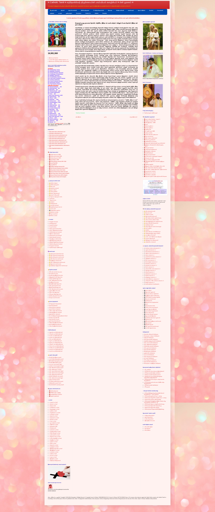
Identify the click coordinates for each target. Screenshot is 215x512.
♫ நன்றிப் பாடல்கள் (53, 410)
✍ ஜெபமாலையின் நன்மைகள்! (150, 216)
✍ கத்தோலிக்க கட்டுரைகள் (150, 242)
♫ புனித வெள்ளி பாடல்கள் (54, 434)
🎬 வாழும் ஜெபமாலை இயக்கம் (150, 309)
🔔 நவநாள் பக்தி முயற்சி (54, 195)
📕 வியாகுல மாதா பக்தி (149, 158)
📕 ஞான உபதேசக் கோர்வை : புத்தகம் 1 (152, 119)
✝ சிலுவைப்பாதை (52, 200)
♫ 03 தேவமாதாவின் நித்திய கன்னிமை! (152, 373)
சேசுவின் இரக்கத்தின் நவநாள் (55, 362)
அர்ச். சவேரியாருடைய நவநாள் (55, 369)
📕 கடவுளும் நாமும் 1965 (149, 131)
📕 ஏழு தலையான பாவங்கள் (150, 171)
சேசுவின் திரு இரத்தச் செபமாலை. (56, 275)
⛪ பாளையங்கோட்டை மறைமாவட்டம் (151, 279)
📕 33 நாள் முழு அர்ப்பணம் (149, 139)
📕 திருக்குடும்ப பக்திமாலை (150, 151)
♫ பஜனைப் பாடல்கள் (53, 441)
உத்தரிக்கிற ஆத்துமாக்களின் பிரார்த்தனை (152, 341)
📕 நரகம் (146, 124)
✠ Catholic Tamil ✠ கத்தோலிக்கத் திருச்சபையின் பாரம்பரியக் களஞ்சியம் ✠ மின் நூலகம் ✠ (90, 2)
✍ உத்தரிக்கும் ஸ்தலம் (148, 224)
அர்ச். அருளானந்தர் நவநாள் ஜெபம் (56, 371)
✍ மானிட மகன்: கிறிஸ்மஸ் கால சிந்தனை (153, 236)
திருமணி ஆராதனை (53, 305)
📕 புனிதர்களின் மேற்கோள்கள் (150, 149)
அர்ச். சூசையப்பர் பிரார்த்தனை (150, 348)
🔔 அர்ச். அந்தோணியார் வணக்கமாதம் (57, 262)
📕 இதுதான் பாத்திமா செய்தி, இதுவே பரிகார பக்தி (154, 166)
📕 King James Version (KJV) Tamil (57, 170)
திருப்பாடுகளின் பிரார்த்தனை (150, 349)
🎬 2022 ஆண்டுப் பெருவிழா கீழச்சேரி (152, 297)
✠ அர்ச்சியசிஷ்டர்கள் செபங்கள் (55, 232)
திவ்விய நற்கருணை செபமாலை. (55, 295)
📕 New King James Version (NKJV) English (59, 173)
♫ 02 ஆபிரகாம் (147, 428)
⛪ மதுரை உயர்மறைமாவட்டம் (150, 249)
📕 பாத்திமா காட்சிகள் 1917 (150, 120)
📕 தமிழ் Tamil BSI (53, 163)
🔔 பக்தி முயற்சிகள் (53, 191)
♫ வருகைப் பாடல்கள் (53, 402)
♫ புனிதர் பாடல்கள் (53, 453)
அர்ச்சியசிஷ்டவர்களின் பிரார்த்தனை (151, 346)
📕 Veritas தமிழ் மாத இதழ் (55, 392)
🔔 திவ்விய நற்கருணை (54, 184)
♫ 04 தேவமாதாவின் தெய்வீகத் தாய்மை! (152, 374)
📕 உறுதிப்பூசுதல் (147, 129)
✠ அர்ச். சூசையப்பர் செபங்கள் (55, 228)
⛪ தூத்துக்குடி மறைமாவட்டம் (150, 277)
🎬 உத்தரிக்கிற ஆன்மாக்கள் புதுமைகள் (152, 317)
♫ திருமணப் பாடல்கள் (53, 445)
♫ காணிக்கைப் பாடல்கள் (54, 407)
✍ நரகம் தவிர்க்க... (148, 228)
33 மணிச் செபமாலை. (53, 273)
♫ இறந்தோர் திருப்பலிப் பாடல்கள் (55, 448)
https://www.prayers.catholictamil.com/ (57, 140)
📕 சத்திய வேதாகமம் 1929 (55, 154)
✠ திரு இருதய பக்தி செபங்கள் (55, 238)
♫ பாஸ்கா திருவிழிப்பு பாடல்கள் (55, 438)
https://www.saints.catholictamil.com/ (57, 143)
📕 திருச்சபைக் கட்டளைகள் (150, 173)
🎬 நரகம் (146, 304)
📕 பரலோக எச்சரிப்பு (148, 132)
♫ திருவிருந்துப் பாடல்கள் (54, 409)
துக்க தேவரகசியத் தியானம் (54, 321)
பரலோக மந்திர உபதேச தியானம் (55, 310)
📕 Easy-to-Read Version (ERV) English (58, 175)
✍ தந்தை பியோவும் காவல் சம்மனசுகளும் (152, 226)
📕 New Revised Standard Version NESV (58, 168)
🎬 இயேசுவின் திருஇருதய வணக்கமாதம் (152, 321)
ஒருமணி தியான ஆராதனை (55, 309)
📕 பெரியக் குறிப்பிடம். (148, 127)
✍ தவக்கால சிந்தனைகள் (149, 238)
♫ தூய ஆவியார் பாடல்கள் (54, 422)
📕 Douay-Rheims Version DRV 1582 (57, 161)
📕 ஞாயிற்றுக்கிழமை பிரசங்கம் (55, 394)
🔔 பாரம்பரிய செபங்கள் (54, 205)
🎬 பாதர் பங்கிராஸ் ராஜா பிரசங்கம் (151, 310)
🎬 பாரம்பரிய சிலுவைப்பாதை (150, 328)
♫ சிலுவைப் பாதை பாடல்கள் (55, 436)
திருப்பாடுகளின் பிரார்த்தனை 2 (150, 361)
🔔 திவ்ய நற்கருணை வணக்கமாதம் (56, 257)
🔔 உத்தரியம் (51, 201)
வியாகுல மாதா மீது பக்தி (54, 317)
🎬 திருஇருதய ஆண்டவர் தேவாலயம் (151, 295)
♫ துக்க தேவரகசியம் (148, 417)
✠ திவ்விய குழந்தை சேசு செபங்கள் (56, 242)
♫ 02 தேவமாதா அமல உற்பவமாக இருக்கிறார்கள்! (154, 371)
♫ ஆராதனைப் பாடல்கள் (54, 417)
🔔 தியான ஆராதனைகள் (54, 193)
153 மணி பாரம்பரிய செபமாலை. (55, 272)
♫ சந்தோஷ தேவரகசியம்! (149, 415)
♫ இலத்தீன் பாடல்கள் (53, 458)
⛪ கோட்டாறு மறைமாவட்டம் (150, 260)
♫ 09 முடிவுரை (147, 386)
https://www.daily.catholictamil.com (57, 138)
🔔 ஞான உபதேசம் (53, 189)
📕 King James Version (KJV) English (57, 176)
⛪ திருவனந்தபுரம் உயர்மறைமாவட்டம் (151, 251)
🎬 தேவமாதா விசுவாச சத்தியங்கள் (151, 293)
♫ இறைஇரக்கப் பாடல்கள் (54, 450)
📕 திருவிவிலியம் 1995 (54, 159)
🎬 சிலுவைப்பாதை (148, 319)
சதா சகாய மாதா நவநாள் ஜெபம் (55, 364)
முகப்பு (105, 117)
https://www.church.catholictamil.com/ (57, 136)
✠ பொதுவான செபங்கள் (54, 245)
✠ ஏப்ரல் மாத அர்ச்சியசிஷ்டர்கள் (55, 337)
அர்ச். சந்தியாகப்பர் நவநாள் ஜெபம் (56, 378)
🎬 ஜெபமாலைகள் (148, 322)
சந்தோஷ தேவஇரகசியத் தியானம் (56, 322)
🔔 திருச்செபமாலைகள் (54, 188)
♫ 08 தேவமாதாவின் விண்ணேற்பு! (151, 385)
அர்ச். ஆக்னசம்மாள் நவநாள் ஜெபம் (56, 372)
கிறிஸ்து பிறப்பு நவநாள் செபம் (55, 383)
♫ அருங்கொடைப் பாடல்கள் (54, 412)
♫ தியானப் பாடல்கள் (53, 404)
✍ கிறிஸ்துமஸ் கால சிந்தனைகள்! (151, 240)
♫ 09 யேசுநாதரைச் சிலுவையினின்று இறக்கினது (154, 409)
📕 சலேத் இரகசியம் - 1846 (149, 122)
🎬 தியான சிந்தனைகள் (149, 312)
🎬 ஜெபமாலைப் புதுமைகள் (149, 292)
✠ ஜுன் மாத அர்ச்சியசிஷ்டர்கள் (55, 340)
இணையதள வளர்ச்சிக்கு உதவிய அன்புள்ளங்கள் (59, 61)
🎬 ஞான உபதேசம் (148, 290)
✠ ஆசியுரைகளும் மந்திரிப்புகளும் (56, 247)
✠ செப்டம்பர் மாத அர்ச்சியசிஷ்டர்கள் (56, 346)
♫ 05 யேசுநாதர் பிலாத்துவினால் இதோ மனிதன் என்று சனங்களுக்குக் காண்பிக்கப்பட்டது (155, 402)
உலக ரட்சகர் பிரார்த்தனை (149, 354)
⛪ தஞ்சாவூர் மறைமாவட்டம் (150, 270)
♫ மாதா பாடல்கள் (52, 421)
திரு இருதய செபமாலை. (54, 282)
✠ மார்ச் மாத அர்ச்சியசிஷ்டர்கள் (55, 335)
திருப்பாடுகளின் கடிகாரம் (54, 319)
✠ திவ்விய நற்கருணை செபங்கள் (55, 244)
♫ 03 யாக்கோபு (147, 430)
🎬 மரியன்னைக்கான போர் (149, 305)
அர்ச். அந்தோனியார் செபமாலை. (55, 280)
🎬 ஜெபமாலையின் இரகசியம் (150, 316)
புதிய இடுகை (78, 117)
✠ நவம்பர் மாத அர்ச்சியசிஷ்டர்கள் (56, 349)
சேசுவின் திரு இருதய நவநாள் (55, 357)
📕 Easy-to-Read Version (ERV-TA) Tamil (58, 171)
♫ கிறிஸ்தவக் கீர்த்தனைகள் (55, 460)
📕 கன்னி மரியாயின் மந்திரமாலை (151, 134)
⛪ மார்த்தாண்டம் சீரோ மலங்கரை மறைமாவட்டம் (154, 280)
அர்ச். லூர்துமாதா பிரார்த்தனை (150, 359)
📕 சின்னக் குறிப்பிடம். (148, 126)
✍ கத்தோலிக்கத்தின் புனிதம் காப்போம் (152, 233)
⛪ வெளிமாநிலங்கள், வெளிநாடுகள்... (152, 284)
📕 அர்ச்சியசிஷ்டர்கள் (53, 391)
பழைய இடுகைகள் (133, 117)
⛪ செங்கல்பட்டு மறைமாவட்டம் (150, 265)
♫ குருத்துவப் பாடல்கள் (54, 446)
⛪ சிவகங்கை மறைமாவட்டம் (150, 263)
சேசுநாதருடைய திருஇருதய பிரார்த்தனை (152, 363)
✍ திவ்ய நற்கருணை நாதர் (149, 211)
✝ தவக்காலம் (51, 198)
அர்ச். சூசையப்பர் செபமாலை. (55, 285)
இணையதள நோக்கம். (53, 57)
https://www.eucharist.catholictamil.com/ (58, 135)
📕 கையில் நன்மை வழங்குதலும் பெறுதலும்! (153, 156)
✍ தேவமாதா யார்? (148, 212)
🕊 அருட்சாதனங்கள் (53, 213)
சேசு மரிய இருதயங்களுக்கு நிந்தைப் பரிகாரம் (58, 315)
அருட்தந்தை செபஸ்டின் (59, 123)
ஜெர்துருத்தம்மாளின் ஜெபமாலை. (56, 277)
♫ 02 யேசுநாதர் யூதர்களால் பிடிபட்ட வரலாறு (153, 396)
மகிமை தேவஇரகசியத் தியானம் (55, 326)
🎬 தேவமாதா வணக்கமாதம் (150, 299)
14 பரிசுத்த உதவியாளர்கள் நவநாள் (56, 381)
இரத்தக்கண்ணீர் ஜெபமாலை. (55, 287)
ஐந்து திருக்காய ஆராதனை (54, 314)
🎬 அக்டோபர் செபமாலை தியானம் (151, 307)
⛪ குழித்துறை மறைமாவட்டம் (150, 258)
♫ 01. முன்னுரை (147, 369)
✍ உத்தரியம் (146, 230)
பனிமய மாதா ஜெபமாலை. (54, 292)
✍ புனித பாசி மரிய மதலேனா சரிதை (151, 219)
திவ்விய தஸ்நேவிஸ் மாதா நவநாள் (56, 376)
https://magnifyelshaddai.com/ (56, 148)
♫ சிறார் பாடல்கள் (52, 443)
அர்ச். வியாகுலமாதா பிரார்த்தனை (150, 356)
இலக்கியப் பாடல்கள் (53, 215)
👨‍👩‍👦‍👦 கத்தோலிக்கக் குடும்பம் (54, 210)
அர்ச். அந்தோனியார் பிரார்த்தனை (150, 344)
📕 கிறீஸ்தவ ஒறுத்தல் (148, 164)
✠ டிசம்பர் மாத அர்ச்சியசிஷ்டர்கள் (55, 351)
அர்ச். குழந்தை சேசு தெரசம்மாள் (55, 374)
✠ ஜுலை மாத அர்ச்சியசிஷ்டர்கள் (55, 342)
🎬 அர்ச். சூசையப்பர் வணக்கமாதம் (151, 326)
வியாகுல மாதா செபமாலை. (54, 297)
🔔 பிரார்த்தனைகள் (53, 203)
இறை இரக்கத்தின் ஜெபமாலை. (55, 283)
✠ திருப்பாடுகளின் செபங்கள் (55, 237)
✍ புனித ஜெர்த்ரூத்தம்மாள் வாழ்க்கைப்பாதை (153, 221)
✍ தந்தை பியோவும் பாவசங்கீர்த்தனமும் (152, 231)
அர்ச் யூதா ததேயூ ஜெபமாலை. (55, 294)
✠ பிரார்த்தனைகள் (53, 223)
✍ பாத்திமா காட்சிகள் (148, 214)
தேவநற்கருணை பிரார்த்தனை (150, 351)
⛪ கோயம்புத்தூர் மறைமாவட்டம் (150, 261)
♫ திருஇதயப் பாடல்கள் (53, 440)
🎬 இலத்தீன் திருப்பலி (148, 324)
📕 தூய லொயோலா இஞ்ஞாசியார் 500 (152, 159)
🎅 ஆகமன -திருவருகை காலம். (55, 196)
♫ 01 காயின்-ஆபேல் (148, 426)
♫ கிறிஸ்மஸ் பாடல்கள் (53, 424)
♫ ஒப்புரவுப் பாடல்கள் (53, 419)
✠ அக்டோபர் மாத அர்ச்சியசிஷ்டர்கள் (56, 347)
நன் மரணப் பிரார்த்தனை (149, 358)
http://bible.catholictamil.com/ (55, 133)
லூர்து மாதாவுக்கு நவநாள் (54, 379)
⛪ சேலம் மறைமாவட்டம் (149, 267)
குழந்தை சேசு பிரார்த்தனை (149, 353)
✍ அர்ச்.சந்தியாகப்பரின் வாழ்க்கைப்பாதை (152, 218)
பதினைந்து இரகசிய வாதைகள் (55, 312)
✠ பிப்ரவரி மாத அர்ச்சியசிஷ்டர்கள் (56, 334)
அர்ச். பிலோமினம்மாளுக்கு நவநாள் (56, 367)
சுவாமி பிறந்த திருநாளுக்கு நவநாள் (56, 359)
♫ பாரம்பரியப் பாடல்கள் (53, 414)
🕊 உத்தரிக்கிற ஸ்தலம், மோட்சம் (55, 207)
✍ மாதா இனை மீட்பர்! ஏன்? (150, 235)
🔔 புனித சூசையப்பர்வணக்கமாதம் (56, 253)
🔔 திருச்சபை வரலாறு (53, 212)
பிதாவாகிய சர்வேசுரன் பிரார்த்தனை (151, 334)
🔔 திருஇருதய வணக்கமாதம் (55, 260)
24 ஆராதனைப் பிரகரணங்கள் (55, 303)
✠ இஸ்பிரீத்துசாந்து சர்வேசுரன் (55, 240)
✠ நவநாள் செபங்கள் (53, 225)
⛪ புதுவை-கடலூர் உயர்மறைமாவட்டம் (151, 253)
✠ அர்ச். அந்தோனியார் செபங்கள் (55, 230)
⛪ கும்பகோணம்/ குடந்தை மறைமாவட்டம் (152, 256)
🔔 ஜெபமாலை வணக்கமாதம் (55, 264)
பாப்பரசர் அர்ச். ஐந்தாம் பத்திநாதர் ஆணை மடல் (58, 59)
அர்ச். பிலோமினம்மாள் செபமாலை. (56, 289)
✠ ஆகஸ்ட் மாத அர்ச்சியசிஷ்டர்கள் (56, 344)
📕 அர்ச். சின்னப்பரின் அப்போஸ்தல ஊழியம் (153, 167)
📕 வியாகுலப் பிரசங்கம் (149, 147)
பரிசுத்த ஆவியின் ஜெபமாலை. (55, 278)
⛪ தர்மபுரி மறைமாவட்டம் (149, 272)
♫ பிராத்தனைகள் (52, 428)
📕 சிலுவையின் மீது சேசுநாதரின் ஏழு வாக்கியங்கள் (154, 143)
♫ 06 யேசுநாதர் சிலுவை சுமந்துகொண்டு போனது (154, 404)
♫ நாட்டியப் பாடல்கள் (53, 455)
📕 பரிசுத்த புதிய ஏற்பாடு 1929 (55, 156)
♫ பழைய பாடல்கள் (53, 457)
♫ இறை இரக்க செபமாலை (149, 420)
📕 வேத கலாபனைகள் (148, 136)
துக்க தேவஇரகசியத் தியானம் (55, 324)
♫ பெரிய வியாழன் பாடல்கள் (54, 433)
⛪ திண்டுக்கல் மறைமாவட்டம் (150, 273)
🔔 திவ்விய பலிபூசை (53, 183)
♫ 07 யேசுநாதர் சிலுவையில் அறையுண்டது (152, 405)
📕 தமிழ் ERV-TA (53, 164)
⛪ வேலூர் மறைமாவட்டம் (149, 282)
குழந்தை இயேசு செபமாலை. (55, 290)
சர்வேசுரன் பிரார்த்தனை (149, 337)
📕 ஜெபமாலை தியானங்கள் (149, 154)
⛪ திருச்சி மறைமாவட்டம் (149, 275)
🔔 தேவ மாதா (52, 186)
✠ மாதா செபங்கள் (52, 226)
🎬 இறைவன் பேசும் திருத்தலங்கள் (151, 302)
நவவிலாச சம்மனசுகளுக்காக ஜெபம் (56, 366)
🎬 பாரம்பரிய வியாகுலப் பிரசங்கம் (151, 314)
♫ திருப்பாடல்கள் (52, 405)
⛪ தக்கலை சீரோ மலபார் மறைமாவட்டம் (152, 268)
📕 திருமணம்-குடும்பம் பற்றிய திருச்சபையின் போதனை (155, 176)
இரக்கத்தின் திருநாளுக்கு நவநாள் (56, 360)
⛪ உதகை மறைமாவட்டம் (149, 255)
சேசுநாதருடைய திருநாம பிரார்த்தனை (151, 336)
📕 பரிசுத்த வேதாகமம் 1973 (55, 158)
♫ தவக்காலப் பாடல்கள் (53, 429)
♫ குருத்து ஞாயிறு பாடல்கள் (55, 431)
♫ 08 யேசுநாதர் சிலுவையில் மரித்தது (151, 407)
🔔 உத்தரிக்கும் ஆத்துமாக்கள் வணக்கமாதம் (58, 265)
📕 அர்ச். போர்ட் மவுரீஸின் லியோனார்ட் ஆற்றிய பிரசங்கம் (155, 169)
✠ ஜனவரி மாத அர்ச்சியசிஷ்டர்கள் (56, 332)
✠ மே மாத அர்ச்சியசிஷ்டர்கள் (55, 339)
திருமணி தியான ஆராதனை (55, 307)
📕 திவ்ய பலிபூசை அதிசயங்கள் (150, 138)
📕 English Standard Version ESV (56, 166)
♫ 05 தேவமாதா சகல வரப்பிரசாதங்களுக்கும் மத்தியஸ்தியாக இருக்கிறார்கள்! (153, 377)
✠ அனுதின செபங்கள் (53, 221)
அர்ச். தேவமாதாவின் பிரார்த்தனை (151, 339)
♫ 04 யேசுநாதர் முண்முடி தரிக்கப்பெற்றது (152, 399)
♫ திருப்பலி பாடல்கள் (53, 416)
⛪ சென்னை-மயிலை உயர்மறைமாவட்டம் (152, 248)
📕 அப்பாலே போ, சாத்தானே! (150, 174)
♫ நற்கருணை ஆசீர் (53, 426)
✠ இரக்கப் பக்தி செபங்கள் (54, 233)
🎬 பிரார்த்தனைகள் (148, 300)
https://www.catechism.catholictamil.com (58, 142)
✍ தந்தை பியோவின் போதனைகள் (151, 223)
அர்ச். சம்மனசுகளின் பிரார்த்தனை (151, 342)
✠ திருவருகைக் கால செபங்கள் (55, 235)
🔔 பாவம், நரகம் (52, 208)
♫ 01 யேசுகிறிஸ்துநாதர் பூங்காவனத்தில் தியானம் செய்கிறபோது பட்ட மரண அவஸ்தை (154, 394)
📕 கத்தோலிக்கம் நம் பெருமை (150, 141)
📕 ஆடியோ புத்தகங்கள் (54, 396)
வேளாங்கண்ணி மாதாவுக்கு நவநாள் (56, 384)
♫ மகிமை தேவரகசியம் (148, 418)
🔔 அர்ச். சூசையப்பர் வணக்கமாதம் (56, 255)
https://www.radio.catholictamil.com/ (57, 131)
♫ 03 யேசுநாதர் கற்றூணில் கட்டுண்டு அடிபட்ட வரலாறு (155, 397)
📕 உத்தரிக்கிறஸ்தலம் (148, 152)
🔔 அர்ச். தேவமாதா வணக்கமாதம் (56, 258)
